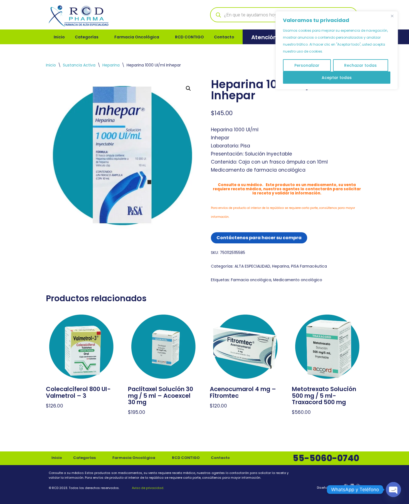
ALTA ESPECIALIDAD (252, 266)
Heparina (111, 65)
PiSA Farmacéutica (309, 266)
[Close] (392, 16)
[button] (188, 88)
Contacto (224, 37)
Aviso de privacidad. (147, 488)
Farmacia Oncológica (136, 37)
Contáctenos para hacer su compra (259, 237)
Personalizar (306, 65)
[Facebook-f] (344, 474)
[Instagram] (356, 474)
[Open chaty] (393, 489)
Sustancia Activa (79, 65)
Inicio (59, 37)
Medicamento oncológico (297, 280)
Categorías (86, 37)
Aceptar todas (337, 77)
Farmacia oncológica (251, 280)
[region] (336, 50)
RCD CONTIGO (189, 37)
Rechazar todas (360, 65)
